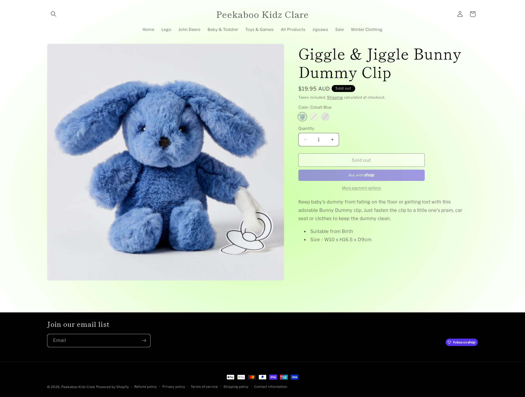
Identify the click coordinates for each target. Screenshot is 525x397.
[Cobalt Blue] (302, 117)
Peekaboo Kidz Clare (78, 387)
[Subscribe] (144, 340)
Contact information (271, 387)
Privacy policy (173, 387)
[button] (53, 14)
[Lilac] (325, 117)
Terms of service (204, 387)
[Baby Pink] (314, 117)
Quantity (306, 128)
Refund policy (145, 387)
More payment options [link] (361, 188)
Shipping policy (236, 387)
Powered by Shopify (112, 387)
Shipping (335, 97)
